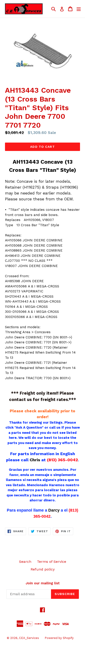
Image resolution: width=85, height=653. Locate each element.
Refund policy (43, 569)
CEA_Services (29, 638)
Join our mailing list (43, 583)
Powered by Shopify (59, 638)
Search (25, 561)
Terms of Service (51, 561)
